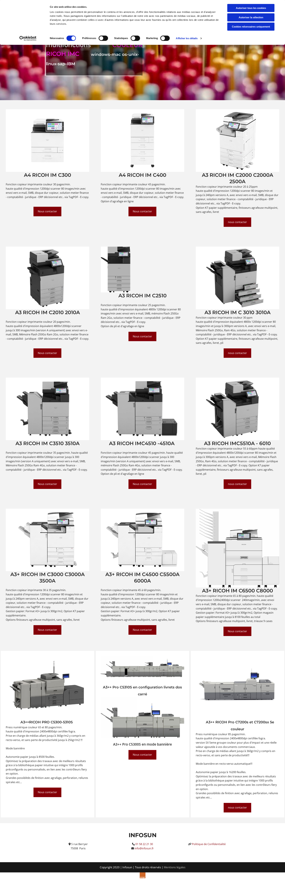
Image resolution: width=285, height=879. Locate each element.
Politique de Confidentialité (209, 844)
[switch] (103, 38)
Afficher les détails (187, 38)
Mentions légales (174, 867)
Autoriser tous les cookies (251, 8)
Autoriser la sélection (251, 17)
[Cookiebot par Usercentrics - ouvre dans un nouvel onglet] (28, 38)
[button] (47, 211)
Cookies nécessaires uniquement (251, 26)
